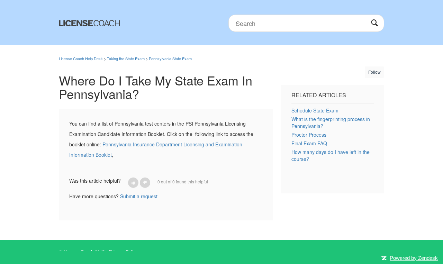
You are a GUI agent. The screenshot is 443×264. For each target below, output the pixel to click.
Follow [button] (374, 72)
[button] (133, 182)
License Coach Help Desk (81, 58)
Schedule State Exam (314, 110)
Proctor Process (308, 134)
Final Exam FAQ (309, 143)
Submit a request (138, 196)
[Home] (89, 22)
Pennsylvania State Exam (170, 58)
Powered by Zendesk (414, 258)
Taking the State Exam (126, 58)
